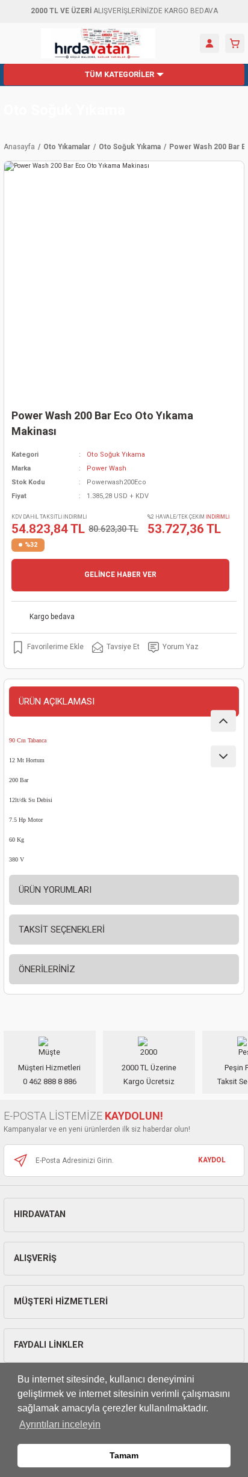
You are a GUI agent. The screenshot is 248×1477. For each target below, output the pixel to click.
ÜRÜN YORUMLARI (55, 889)
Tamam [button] (124, 1455)
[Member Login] (209, 43)
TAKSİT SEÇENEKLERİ (62, 929)
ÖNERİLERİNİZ (47, 969)
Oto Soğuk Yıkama (64, 110)
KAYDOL (212, 1160)
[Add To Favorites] (47, 647)
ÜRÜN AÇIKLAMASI (57, 701)
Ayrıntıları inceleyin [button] (60, 1424)
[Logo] (98, 43)
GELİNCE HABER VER (120, 574)
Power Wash (106, 468)
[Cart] (234, 43)
